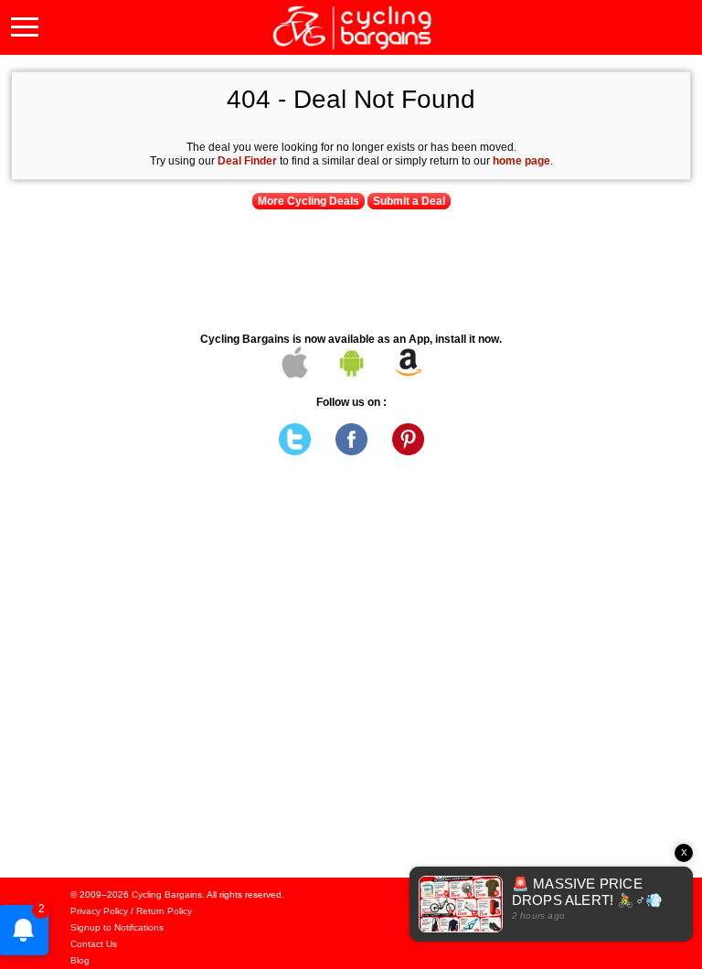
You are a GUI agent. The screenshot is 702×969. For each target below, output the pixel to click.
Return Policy (164, 911)
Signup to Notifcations (117, 927)
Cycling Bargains (167, 894)
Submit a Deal (409, 201)
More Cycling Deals (308, 201)
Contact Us (93, 944)
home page (521, 160)
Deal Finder (247, 160)
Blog (80, 960)
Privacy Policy (99, 911)
